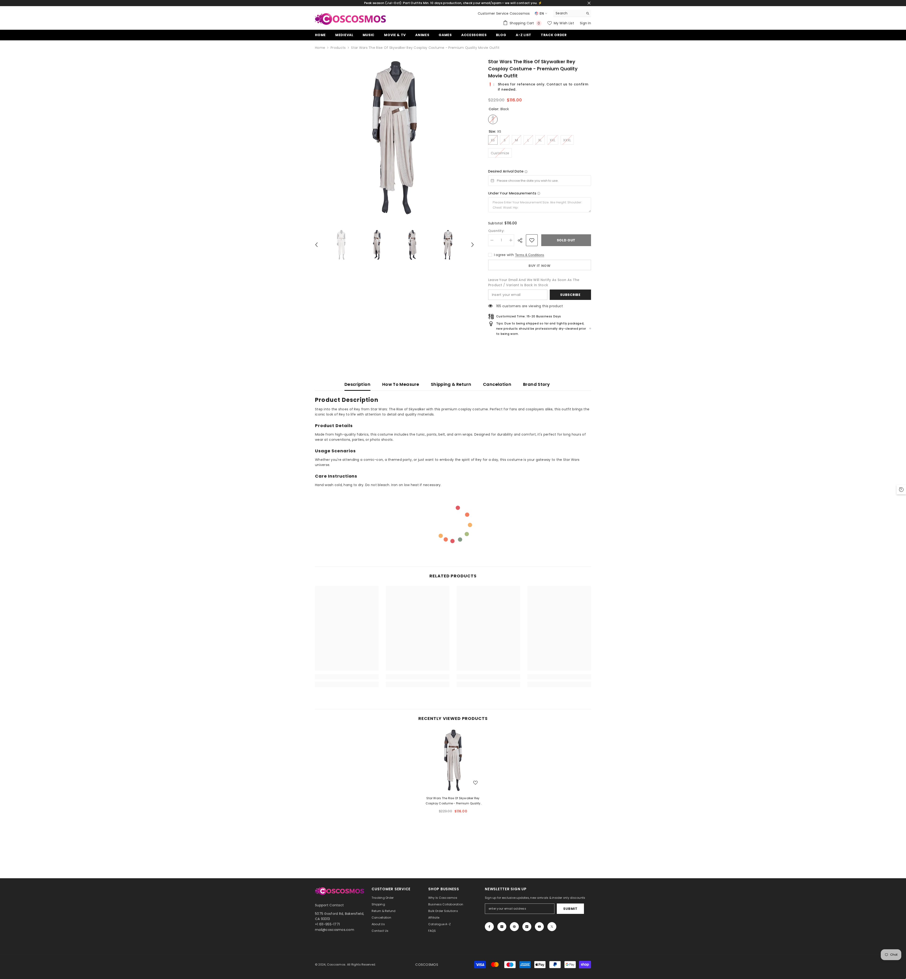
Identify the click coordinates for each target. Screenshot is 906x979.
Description (357, 384)
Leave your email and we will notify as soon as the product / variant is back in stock (533, 282)
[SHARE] (522, 240)
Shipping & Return (451, 384)
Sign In (585, 23)
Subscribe (570, 294)
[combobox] (568, 13)
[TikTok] (526, 926)
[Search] (572, 13)
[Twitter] (551, 926)
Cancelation (497, 384)
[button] (316, 244)
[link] (347, 676)
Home (320, 47)
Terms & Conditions (529, 255)
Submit (570, 908)
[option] (394, 137)
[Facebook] (489, 926)
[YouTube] (539, 926)
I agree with (504, 254)
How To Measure (400, 384)
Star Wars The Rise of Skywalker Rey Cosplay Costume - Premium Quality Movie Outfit (453, 801)
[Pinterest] (514, 926)
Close (589, 3)
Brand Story (536, 384)
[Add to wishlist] (532, 240)
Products (338, 47)
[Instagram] (501, 926)
